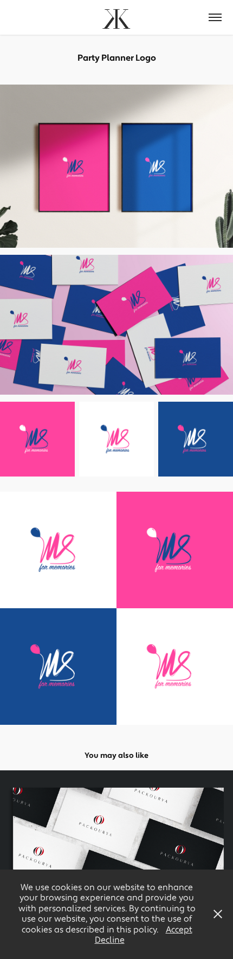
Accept (179, 929)
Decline (110, 940)
